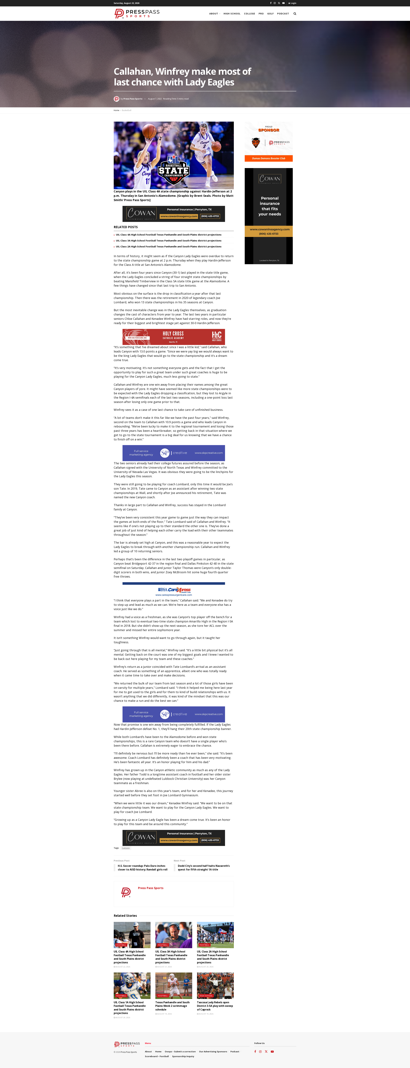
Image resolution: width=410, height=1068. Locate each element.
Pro (261, 13)
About (213, 13)
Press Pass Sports (132, 98)
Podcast (283, 13)
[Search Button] (295, 13)
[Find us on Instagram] (275, 3)
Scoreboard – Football (157, 1056)
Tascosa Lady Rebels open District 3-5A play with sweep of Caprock (215, 1006)
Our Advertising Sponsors (213, 1051)
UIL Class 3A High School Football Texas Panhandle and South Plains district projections (168, 240)
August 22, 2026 (122, 966)
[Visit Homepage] (137, 13)
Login (293, 3)
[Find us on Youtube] (283, 3)
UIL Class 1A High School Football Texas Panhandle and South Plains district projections (130, 1008)
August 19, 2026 (164, 1014)
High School (232, 13)
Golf (270, 13)
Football (121, 945)
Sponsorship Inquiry (183, 1056)
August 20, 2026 (205, 966)
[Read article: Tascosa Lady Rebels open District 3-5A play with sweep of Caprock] (215, 986)
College (249, 13)
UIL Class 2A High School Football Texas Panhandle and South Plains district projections (168, 246)
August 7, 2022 (155, 98)
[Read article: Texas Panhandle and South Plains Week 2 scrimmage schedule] (173, 986)
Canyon (126, 848)
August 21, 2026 (164, 966)
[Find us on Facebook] (270, 3)
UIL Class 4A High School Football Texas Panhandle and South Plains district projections (168, 234)
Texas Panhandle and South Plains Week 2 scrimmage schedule (172, 1006)
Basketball (126, 110)
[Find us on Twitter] (279, 3)
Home (116, 110)
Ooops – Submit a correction (180, 1051)
